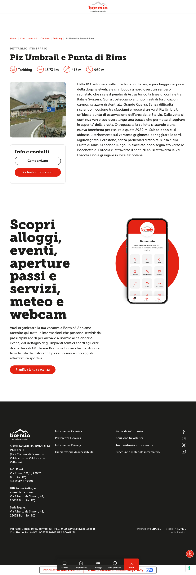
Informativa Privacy (68, 445)
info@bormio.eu (41, 528)
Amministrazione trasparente (134, 445)
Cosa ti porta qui (28, 38)
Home (13, 38)
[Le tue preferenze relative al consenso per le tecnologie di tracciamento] (189, 568)
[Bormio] (98, 7)
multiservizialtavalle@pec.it (78, 528)
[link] (64, 564)
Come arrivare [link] (38, 160)
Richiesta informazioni (130, 431)
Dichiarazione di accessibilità (74, 452)
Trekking (57, 38)
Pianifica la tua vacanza (33, 369)
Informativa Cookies (68, 431)
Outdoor (45, 38)
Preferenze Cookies (68, 438)
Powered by (148, 528)
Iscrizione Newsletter (129, 438)
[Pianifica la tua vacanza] (147, 261)
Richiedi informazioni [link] (37, 172)
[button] (190, 554)
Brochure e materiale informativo (137, 452)
